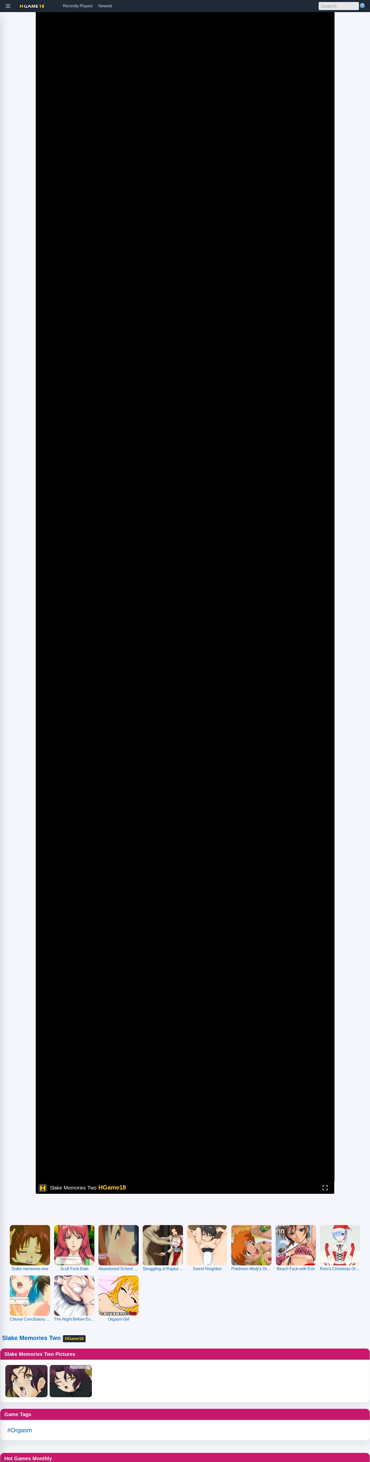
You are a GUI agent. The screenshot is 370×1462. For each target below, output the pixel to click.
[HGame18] (32, 6)
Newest (105, 6)
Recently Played (77, 6)
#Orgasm (19, 1430)
